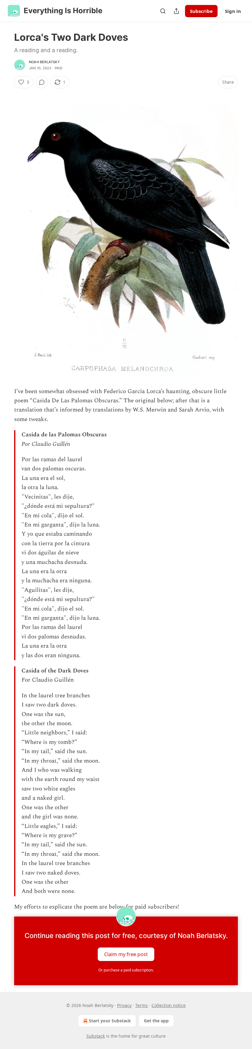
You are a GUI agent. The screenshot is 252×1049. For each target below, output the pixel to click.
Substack (95, 1036)
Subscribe (201, 11)
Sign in (233, 11)
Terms (141, 1005)
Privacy (124, 1005)
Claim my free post (126, 954)
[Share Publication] (176, 11)
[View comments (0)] (42, 82)
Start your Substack (110, 1021)
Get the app (156, 1021)
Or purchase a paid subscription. (126, 970)
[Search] (163, 11)
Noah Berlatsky (44, 62)
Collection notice (169, 1005)
